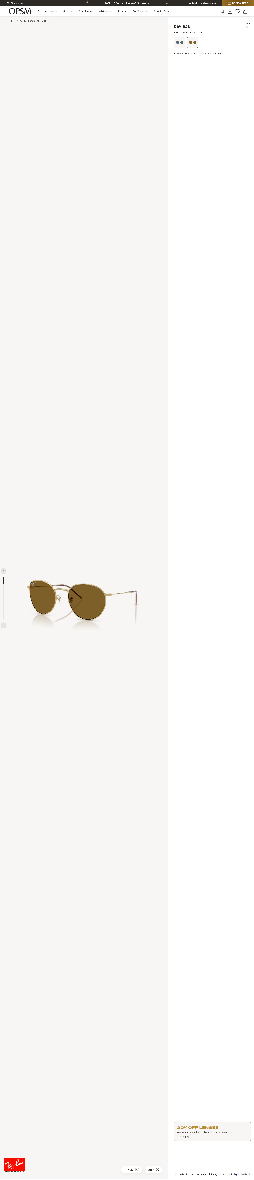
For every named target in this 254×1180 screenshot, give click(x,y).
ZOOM (151, 1169)
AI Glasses (105, 11)
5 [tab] (3, 608)
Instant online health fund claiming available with (206, 1174)
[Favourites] (237, 11)
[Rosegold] (179, 42)
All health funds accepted (202, 3)
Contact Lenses (47, 11)
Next (166, 3)
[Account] (230, 11)
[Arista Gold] (192, 42)
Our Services (140, 11)
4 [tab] (3, 601)
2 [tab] (3, 587)
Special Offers (162, 11)
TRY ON (128, 1169)
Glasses (68, 11)
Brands (122, 11)
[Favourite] (248, 25)
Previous (87, 3)
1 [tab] (3, 580)
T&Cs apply (183, 1136)
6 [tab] (3, 616)
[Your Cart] (245, 11)
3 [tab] (3, 594)
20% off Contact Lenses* (127, 3)
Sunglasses (86, 11)
